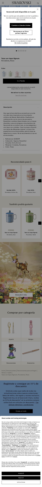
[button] (37, 9)
